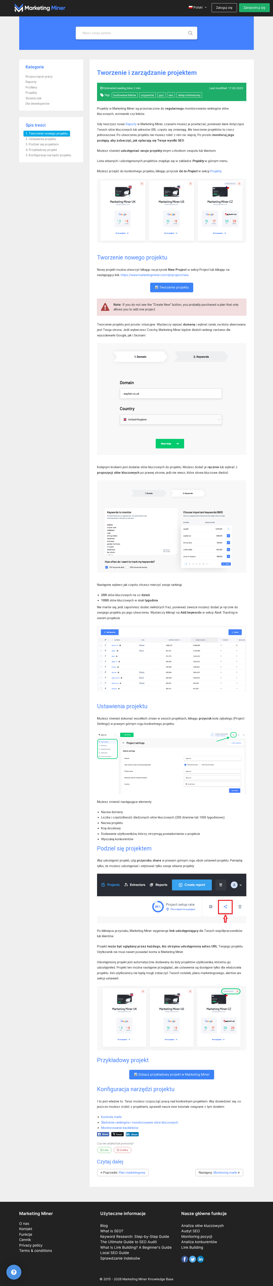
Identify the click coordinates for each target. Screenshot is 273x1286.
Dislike (123, 1150)
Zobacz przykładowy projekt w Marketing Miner (174, 1074)
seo (170, 95)
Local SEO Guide (114, 1253)
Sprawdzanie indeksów (120, 1258)
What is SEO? (111, 1231)
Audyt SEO (190, 1231)
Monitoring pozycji (196, 1236)
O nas (24, 1223)
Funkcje (25, 1234)
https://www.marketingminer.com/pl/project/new (154, 275)
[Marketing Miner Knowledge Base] (40, 8)
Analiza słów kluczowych (202, 1226)
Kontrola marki (111, 1117)
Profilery (31, 87)
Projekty (31, 93)
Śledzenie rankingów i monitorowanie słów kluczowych (139, 1122)
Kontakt (25, 1229)
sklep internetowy (189, 95)
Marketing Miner (134, 1279)
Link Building (192, 1247)
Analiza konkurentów (199, 1242)
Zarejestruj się (254, 8)
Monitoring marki (225, 1172)
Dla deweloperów (37, 104)
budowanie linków (124, 95)
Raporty (31, 82)
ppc (161, 95)
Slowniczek (33, 98)
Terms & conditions (35, 1250)
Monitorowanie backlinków (119, 1128)
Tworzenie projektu (173, 287)
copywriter (147, 95)
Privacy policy (30, 1245)
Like (106, 1150)
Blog (104, 1226)
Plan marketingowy (132, 1172)
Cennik (25, 1240)
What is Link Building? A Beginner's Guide (136, 1247)
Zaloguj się (224, 8)
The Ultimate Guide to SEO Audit (128, 1242)
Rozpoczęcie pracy (39, 76)
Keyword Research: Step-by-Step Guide (134, 1236)
